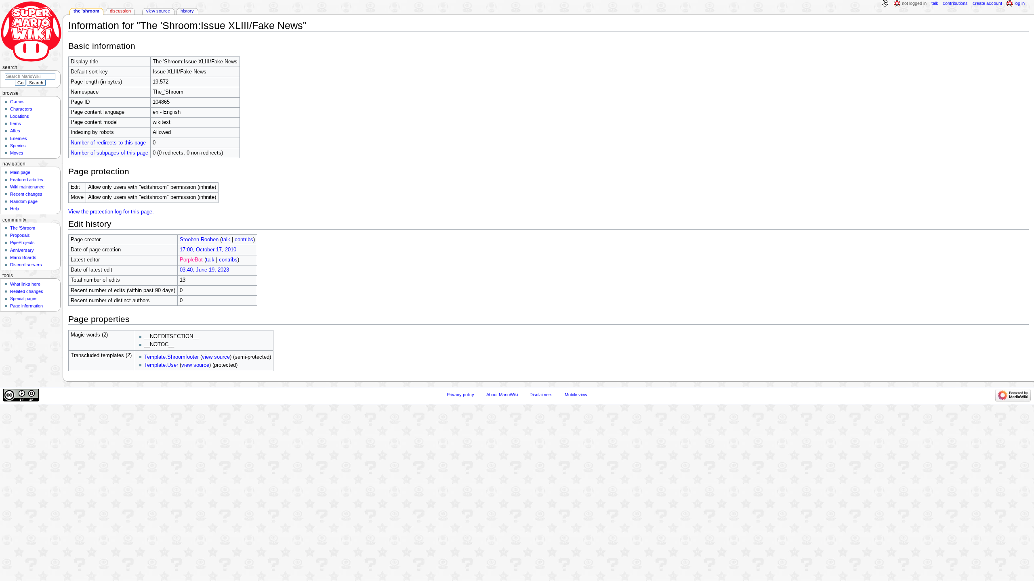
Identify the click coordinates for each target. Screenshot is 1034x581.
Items (15, 123)
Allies (15, 130)
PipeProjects (22, 242)
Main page (20, 172)
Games (17, 101)
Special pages (24, 298)
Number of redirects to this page (108, 143)
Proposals (20, 235)
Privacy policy (460, 394)
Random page (24, 201)
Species (18, 145)
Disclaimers (541, 394)
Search (9, 67)
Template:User (161, 365)
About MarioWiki (502, 394)
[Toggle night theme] (885, 3)
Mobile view (576, 394)
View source (158, 10)
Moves (16, 152)
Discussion (120, 10)
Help (14, 208)
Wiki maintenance (27, 186)
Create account (987, 3)
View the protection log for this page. (111, 212)
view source (216, 357)
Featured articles (26, 179)
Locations (19, 116)
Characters (21, 109)
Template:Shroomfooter (171, 357)
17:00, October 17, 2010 (208, 250)
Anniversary (22, 250)
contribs (244, 239)
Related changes (26, 291)
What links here (25, 284)
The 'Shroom (86, 10)
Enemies (18, 138)
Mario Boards (23, 257)
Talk (934, 3)
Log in (1020, 3)
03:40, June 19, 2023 (204, 270)
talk (226, 239)
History (187, 10)
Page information (26, 305)
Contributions (955, 3)
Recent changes (26, 194)
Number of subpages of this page (109, 153)
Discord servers (26, 264)
